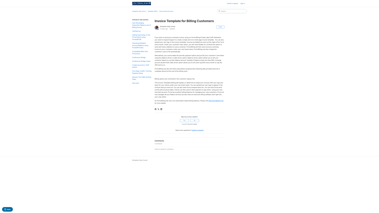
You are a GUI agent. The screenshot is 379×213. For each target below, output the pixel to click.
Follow (220, 27)
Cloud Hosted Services (166, 11)
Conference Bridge (139, 57)
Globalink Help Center (139, 11)
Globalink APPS (152, 11)
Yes (184, 120)
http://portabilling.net (216, 101)
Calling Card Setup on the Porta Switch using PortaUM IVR (141, 37)
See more (135, 83)
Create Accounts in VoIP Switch (140, 66)
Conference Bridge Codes (141, 61)
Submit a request (232, 3)
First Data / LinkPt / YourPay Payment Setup (142, 72)
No (194, 120)
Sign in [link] (242, 3)
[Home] (141, 3)
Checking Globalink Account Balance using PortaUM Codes (140, 45)
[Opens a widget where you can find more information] (7, 209)
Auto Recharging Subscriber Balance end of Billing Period (141, 25)
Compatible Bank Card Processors (140, 52)
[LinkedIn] (161, 109)
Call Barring (136, 31)
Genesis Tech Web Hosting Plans (141, 78)
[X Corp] (158, 109)
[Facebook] (155, 109)
